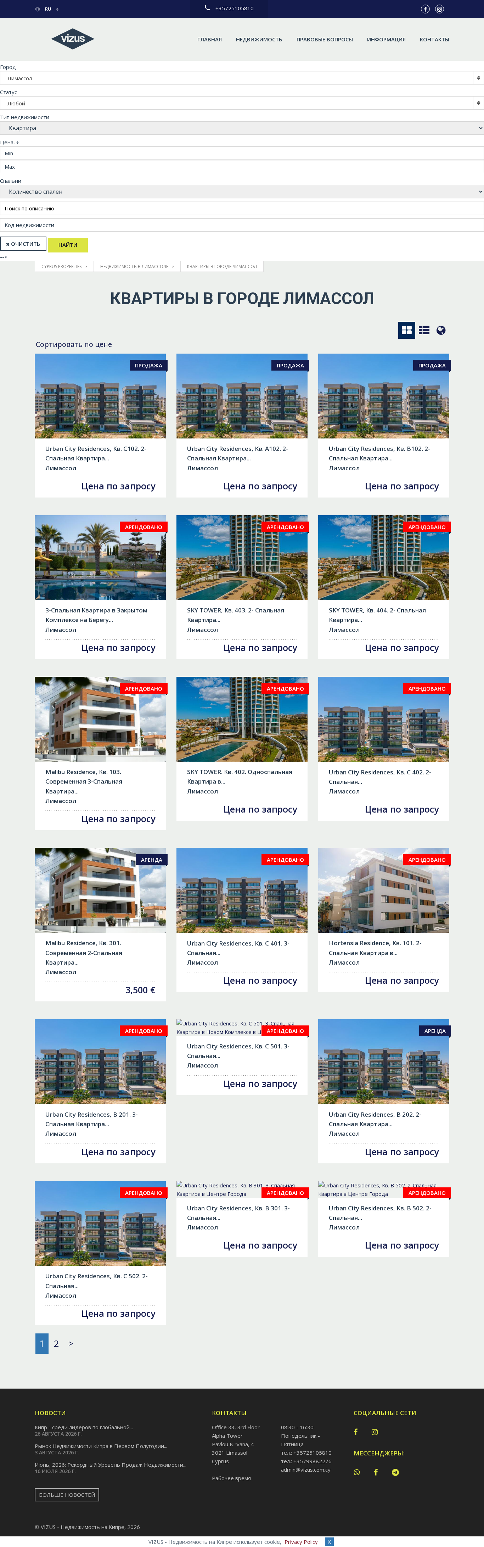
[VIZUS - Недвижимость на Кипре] (73, 39)
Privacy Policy (301, 1541)
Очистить (25, 243)
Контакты (434, 39)
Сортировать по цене (74, 344)
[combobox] (242, 78)
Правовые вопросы (325, 39)
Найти (67, 244)
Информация (386, 39)
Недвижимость (259, 39)
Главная (209, 39)
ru (48, 9)
